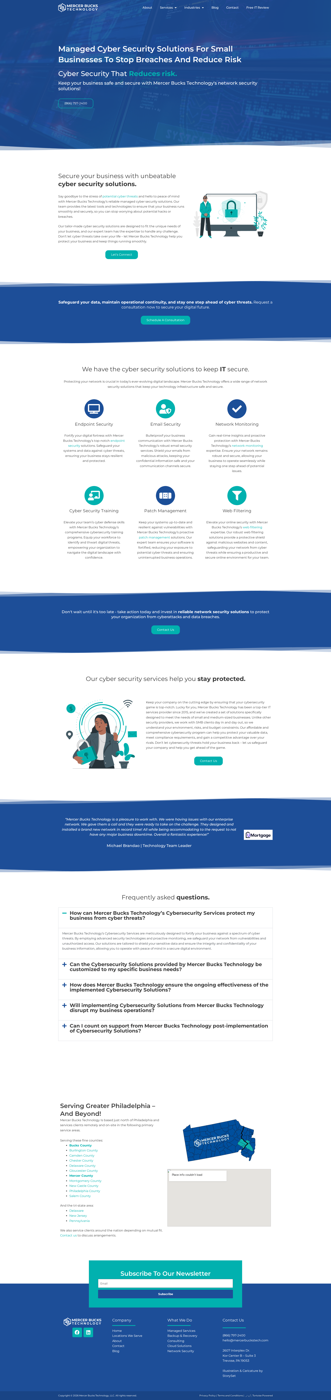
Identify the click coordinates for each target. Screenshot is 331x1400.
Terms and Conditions (230, 1395)
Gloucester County (83, 1171)
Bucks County (80, 1145)
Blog (215, 7)
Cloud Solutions (179, 1346)
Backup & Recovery (182, 1336)
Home (117, 1331)
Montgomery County (85, 1181)
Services (166, 7)
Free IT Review (257, 7)
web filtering (252, 527)
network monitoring (247, 446)
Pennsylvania (79, 1221)
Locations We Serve (127, 1336)
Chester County (81, 1160)
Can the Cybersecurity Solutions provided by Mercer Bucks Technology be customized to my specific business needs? (166, 966)
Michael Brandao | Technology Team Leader (149, 845)
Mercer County (81, 1175)
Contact (232, 7)
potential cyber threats (120, 196)
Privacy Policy (207, 1395)
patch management (154, 537)
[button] (165, 915)
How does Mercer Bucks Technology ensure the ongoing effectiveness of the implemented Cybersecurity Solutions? (169, 987)
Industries (192, 7)
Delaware (76, 1211)
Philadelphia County (84, 1191)
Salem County (80, 1196)
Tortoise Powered (262, 1395)
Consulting (175, 1341)
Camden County (81, 1155)
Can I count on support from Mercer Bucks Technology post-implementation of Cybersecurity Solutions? (169, 1028)
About (147, 7)
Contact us (68, 1235)
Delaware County (82, 1166)
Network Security (180, 1351)
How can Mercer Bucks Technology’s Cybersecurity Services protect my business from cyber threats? (162, 915)
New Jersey (78, 1216)
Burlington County (83, 1150)
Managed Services (181, 1331)
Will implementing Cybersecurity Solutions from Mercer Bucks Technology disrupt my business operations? (167, 1007)
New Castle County (83, 1186)
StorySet (229, 1376)
